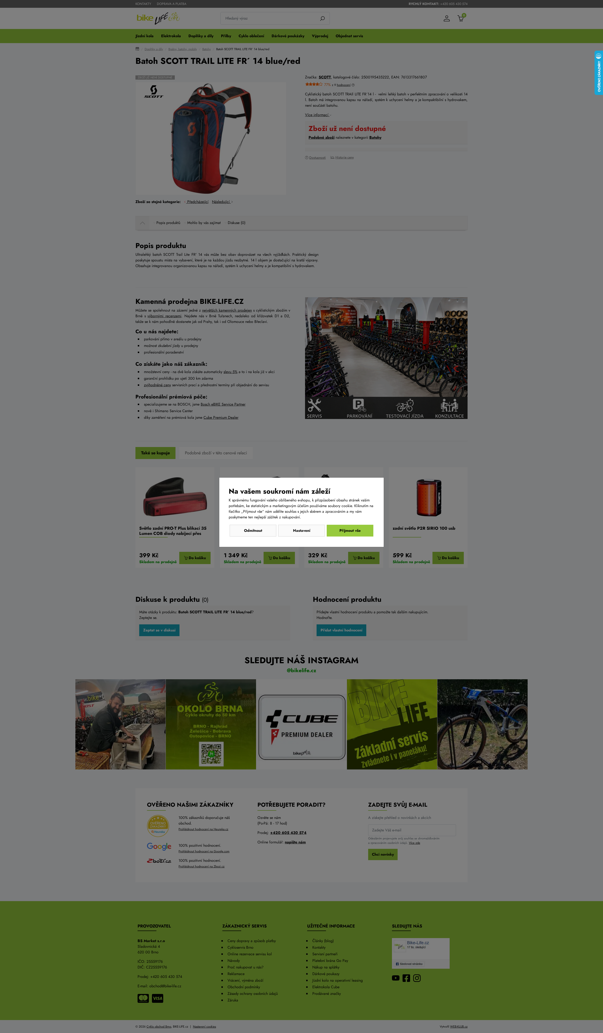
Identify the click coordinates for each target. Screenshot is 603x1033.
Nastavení (301, 530)
